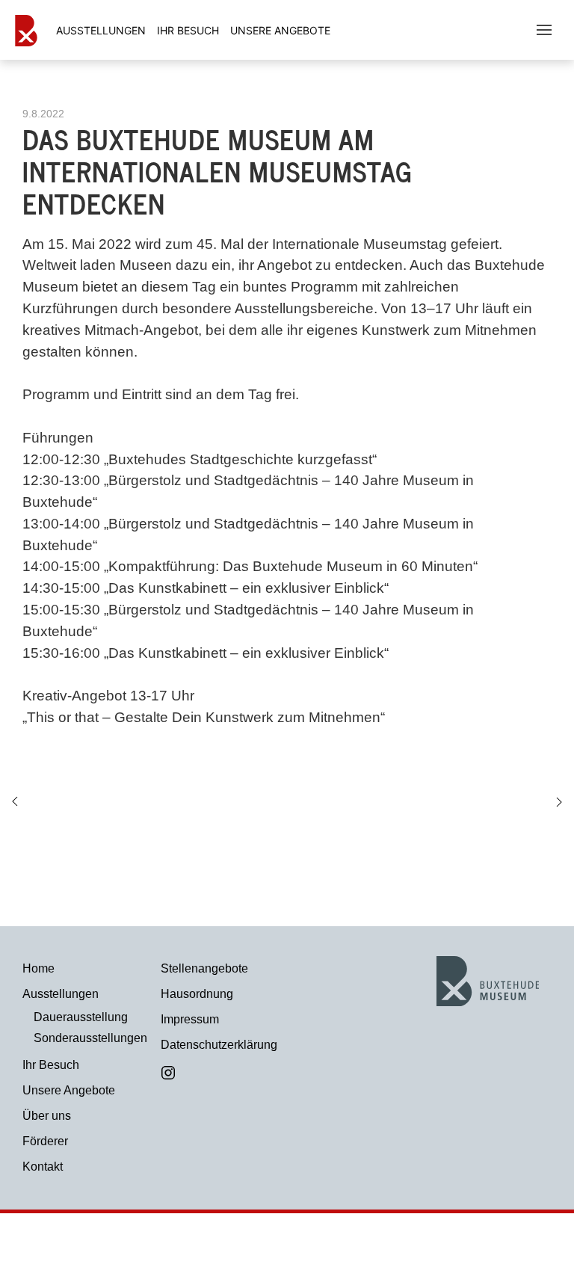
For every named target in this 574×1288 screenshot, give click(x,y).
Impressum (190, 1019)
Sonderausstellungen (86, 1038)
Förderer (45, 1141)
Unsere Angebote (280, 30)
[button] (544, 30)
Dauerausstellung (81, 1017)
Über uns (46, 1115)
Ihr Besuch (188, 30)
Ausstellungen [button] (101, 30)
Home (38, 968)
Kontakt (42, 1166)
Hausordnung (197, 993)
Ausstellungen (60, 993)
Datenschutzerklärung (219, 1044)
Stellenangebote (204, 968)
